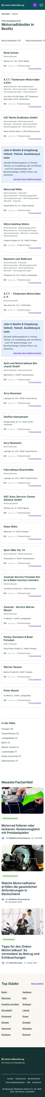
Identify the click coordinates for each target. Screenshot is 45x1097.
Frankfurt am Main (10, 1004)
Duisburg (6, 1034)
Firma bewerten (35, 68)
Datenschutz (21, 1079)
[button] (35, 5)
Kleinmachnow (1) (10, 761)
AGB (28, 1082)
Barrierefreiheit (34, 1079)
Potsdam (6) (7, 729)
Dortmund (6, 1016)
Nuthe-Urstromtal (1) (11, 756)
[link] (23, 61)
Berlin (4, 992)
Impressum (36, 1082)
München (6, 998)
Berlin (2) (6, 742)
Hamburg (26, 992)
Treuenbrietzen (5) (10, 733)
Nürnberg (27, 1028)
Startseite (6, 14)
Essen (25, 1016)
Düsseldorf (7, 1010)
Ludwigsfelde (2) (10, 738)
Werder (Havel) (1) (10, 747)
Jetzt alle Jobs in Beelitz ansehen (27, 179)
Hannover (6, 1028)
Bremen (5, 1022)
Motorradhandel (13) (11, 40)
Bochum (26, 1034)
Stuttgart (26, 1004)
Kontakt (10, 1079)
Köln (24, 998)
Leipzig (25, 1010)
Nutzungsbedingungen (15, 1082)
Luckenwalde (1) (9, 751)
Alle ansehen (37, 983)
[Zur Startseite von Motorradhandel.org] (13, 4)
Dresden (26, 1022)
